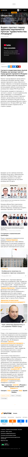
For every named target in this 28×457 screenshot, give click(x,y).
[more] (25, 275)
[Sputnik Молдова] (4, 10)
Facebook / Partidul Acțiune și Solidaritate (13, 230)
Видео (8, 395)
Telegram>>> (14, 388)
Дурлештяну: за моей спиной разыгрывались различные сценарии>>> (13, 301)
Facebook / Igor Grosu (9, 201)
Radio (20, 390)
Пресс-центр (9, 431)
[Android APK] (5, 444)
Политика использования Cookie (8, 435)
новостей (15, 385)
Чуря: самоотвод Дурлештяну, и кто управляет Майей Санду (13, 325)
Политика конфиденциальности (8, 433)
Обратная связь (4, 440)
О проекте (3, 429)
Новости (13, 395)
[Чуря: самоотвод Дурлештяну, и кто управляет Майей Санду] (14, 313)
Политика (5, 269)
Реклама (20, 429)
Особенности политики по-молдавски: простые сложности (13, 272)
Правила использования (11, 429)
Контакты (3, 431)
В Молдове (18, 395)
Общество (3, 395)
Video (9, 390)
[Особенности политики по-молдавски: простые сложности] (14, 258)
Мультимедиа (4, 398)
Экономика (11, 417)
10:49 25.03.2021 (5, 36)
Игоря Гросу (18, 367)
